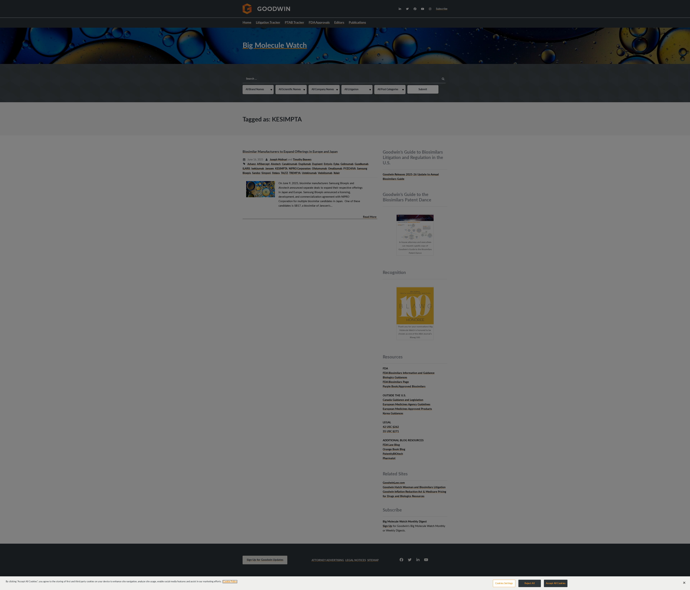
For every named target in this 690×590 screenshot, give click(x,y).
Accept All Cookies (555, 583)
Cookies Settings (504, 583)
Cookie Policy (230, 581)
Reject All (529, 583)
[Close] (684, 583)
